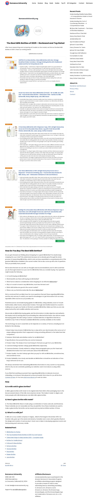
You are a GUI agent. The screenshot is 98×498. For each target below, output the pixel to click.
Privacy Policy (74, 89)
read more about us (29, 377)
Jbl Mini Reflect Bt (75, 39)
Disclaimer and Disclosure (78, 86)
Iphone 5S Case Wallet (77, 50)
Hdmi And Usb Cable (76, 73)
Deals (51, 3)
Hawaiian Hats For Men (77, 67)
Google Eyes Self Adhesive (78, 53)
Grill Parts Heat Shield (76, 59)
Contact (81, 3)
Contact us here (10, 377)
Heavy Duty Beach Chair (77, 36)
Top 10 (63, 3)
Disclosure (89, 3)
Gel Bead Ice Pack (75, 64)
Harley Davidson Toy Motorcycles (80, 75)
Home (34, 3)
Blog (46, 3)
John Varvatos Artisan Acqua (79, 70)
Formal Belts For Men (76, 56)
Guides (57, 3)
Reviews (40, 3)
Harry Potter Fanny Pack (77, 78)
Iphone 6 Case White (76, 45)
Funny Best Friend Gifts (77, 61)
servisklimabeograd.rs (19, 489)
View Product (61, 85)
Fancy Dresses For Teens (77, 47)
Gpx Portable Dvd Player (77, 42)
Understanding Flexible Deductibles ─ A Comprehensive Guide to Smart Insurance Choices (81, 16)
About (72, 92)
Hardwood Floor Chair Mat (78, 33)
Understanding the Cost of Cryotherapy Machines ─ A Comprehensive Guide (78, 23)
